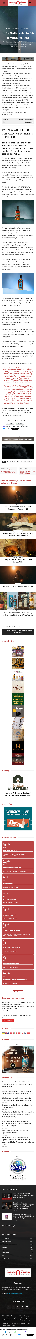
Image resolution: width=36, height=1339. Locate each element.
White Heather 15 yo (26, 461)
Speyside (26, 28)
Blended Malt (18, 531)
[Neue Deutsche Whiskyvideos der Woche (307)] (18, 575)
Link (3, 1017)
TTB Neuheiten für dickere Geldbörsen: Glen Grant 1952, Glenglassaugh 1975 (8, 471)
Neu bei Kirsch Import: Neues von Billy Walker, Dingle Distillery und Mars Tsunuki (18, 614)
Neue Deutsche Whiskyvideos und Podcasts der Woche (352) (18, 508)
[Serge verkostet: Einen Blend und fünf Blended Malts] (18, 548)
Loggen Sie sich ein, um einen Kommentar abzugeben (18, 631)
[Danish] (12, 1033)
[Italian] (16, 1033)
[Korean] (25, 1033)
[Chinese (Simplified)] (19, 1033)
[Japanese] (22, 1033)
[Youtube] (27, 1307)
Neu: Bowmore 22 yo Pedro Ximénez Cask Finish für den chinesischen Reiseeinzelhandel (27, 471)
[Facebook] (9, 1307)
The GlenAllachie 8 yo (13, 461)
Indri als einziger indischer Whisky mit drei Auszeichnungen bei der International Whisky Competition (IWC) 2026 (16, 1123)
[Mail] (22, 1307)
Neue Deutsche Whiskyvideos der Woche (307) (18, 587)
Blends (8, 28)
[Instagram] (13, 1307)
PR (22, 28)
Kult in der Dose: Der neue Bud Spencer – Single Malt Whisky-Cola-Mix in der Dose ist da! (23, 1195)
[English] (6, 1033)
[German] (3, 1033)
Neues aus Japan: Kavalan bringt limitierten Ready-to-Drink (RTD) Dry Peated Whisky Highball (23, 1216)
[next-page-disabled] (20, 620)
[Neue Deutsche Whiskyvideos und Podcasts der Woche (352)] (18, 495)
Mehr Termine (18, 992)
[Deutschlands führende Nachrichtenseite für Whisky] (18, 3)
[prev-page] (15, 620)
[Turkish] (28, 1033)
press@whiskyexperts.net (14, 1294)
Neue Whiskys (16, 28)
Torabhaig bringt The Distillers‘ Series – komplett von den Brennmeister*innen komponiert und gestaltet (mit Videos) (18, 1114)
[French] (9, 1033)
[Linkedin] (18, 1307)
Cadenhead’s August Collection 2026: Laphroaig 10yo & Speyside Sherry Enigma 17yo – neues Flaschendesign (17, 1084)
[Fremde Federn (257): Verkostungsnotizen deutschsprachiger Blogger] (18, 522)
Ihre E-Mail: (6, 1010)
